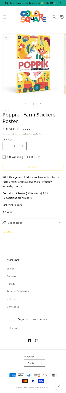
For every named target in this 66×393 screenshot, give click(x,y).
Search (11, 268)
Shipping (19, 133)
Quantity (7, 139)
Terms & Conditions (18, 291)
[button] (4, 17)
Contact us (13, 306)
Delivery (12, 298)
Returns (11, 276)
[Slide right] (40, 104)
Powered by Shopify (42, 387)
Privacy (11, 283)
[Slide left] (25, 104)
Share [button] (9, 231)
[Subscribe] (55, 328)
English (31, 363)
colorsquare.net (29, 387)
